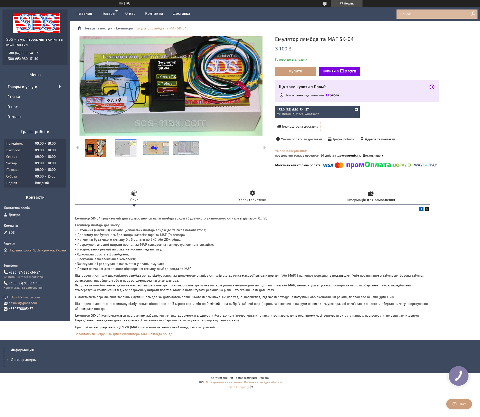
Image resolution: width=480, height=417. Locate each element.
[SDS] (36, 23)
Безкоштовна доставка (300, 126)
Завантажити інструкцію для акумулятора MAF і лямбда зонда (123, 334)
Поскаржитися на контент (224, 382)
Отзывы (14, 116)
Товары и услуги (22, 86)
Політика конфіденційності (263, 382)
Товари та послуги (98, 28)
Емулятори (124, 28)
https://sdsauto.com (24, 297)
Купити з (331, 71)
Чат (463, 404)
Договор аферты (23, 360)
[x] (427, 210)
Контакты (154, 13)
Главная (85, 13)
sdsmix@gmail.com (23, 303)
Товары (108, 13)
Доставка (181, 13)
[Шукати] (473, 13)
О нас (130, 13)
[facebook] (421, 210)
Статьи (14, 96)
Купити (295, 71)
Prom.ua (263, 378)
